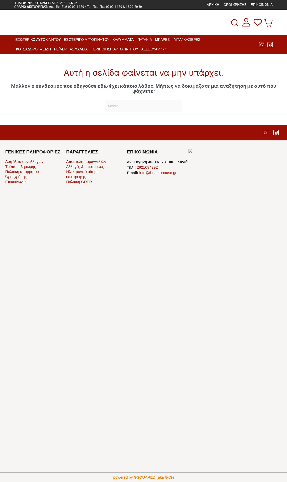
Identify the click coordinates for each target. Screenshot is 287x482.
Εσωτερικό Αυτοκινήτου (38, 40)
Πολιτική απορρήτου (22, 172)
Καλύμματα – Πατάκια (132, 40)
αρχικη (213, 5)
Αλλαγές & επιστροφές (85, 167)
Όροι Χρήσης (235, 5)
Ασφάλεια (79, 49)
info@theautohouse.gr (157, 173)
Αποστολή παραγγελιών (86, 162)
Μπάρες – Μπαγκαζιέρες (177, 40)
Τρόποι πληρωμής (20, 167)
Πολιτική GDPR (79, 182)
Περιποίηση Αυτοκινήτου (114, 49)
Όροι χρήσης (16, 177)
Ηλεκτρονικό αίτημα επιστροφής (82, 174)
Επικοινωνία (262, 5)
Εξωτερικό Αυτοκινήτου (86, 40)
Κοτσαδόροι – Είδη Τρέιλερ (41, 49)
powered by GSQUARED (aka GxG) (143, 477)
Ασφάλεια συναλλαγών (24, 162)
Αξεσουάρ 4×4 (154, 49)
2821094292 (68, 3)
